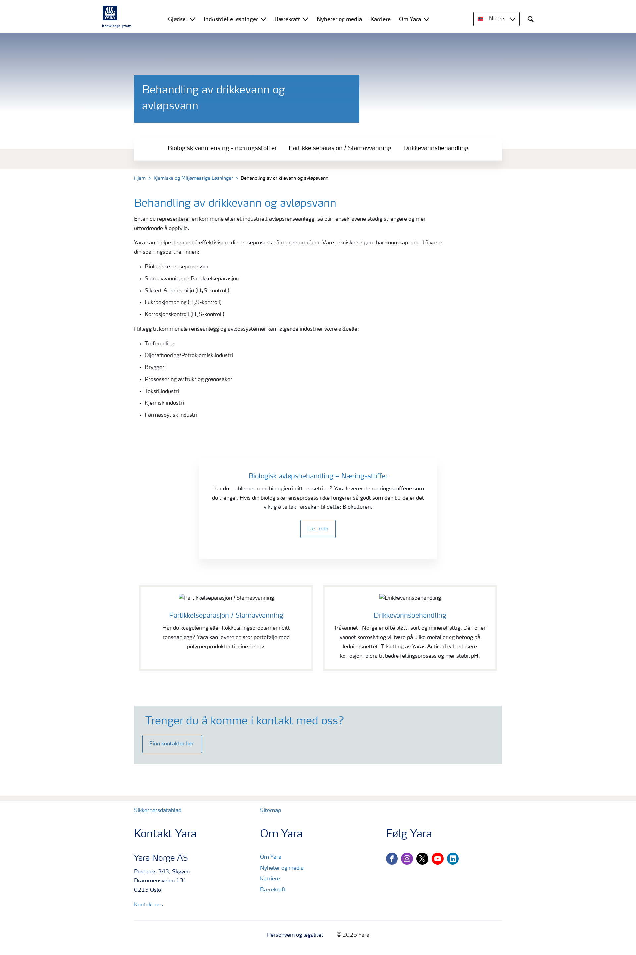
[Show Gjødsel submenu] (192, 18)
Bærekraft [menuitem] (287, 19)
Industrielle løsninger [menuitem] (231, 19)
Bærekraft (273, 890)
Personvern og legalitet (295, 935)
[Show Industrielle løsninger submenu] (263, 18)
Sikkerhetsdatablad (157, 810)
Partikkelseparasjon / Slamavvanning (340, 148)
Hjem (140, 178)
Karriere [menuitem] (380, 19)
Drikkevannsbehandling (436, 148)
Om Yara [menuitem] (410, 19)
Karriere (270, 879)
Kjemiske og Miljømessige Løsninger (193, 178)
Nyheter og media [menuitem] (339, 19)
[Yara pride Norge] (117, 16)
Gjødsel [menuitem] (177, 19)
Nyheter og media (282, 868)
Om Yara (270, 857)
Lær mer (318, 529)
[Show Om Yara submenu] (426, 18)
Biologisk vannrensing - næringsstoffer (222, 148)
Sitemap (270, 810)
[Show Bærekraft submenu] (305, 18)
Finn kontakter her (172, 744)
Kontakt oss (148, 905)
